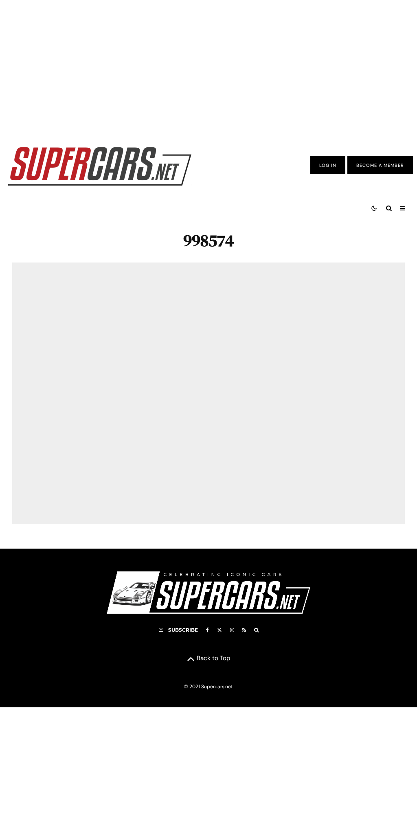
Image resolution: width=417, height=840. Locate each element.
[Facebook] (207, 630)
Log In (327, 165)
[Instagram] (232, 630)
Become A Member (380, 165)
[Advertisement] (208, 66)
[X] (219, 630)
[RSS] (244, 630)
